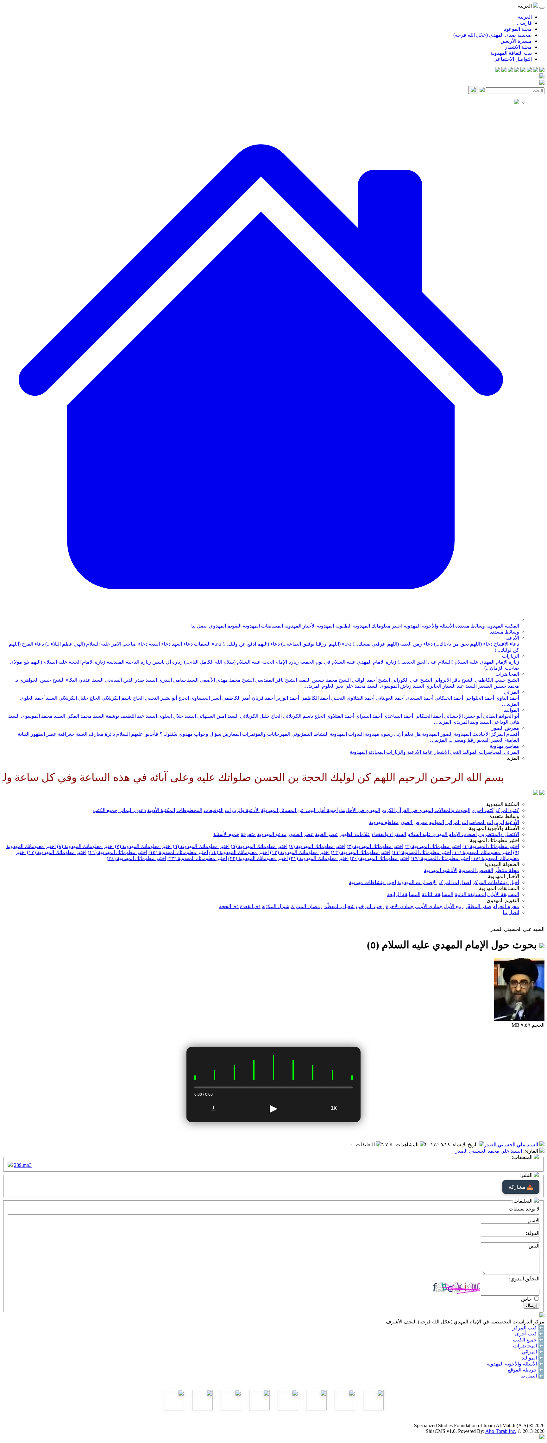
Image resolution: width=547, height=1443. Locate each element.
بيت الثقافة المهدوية (511, 53)
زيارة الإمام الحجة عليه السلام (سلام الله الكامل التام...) (241, 662)
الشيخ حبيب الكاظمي (496, 680)
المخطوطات (189, 810)
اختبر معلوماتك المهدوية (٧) (143, 846)
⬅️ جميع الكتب (528, 1339)
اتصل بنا (199, 626)
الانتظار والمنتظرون (498, 834)
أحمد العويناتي (389, 698)
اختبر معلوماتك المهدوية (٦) (201, 846)
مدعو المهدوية (271, 834)
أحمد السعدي (419, 698)
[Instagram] (522, 70)
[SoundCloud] (510, 70)
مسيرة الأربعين (516, 41)
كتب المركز (507, 810)
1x (333, 1108)
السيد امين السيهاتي (217, 716)
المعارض (231, 734)
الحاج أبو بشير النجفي (166, 698)
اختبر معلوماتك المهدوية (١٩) (440, 858)
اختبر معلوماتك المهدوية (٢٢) (258, 858)
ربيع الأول (454, 906)
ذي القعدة (250, 906)
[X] (529, 70)
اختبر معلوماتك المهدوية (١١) (421, 852)
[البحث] (473, 90)
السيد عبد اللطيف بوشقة (130, 716)
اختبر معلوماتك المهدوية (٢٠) (379, 858)
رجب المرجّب (370, 906)
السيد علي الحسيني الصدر (511, 1144)
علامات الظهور (354, 834)
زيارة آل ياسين (167, 662)
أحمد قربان (262, 698)
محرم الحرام (506, 906)
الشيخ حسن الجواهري (41, 680)
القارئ (531, 1151)
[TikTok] (503, 70)
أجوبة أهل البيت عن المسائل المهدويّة (299, 810)
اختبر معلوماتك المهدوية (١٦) (117, 852)
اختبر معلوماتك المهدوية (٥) (259, 846)
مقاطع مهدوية (504, 746)
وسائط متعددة (469, 626)
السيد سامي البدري (177, 680)
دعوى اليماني (132, 810)
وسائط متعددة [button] (504, 816)
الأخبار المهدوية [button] (503, 876)
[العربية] (535, 793)
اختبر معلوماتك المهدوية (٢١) (319, 858)
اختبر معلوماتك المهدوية (377, 626)
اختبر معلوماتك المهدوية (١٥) (178, 852)
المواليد (511, 710)
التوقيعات (213, 810)
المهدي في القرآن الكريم (407, 810)
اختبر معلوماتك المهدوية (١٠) (482, 852)
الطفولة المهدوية (334, 626)
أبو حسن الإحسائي (462, 716)
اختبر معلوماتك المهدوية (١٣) (300, 852)
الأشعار (441, 752)
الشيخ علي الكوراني (411, 680)
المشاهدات (407, 1144)
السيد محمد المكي (84, 716)
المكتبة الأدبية (161, 810)
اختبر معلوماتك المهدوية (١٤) (239, 852)
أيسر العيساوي (205, 698)
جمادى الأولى (429, 906)
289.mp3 (23, 1165)
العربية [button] (525, 6)
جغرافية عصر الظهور (52, 734)
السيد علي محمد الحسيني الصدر (488, 1151)
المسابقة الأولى (503, 894)
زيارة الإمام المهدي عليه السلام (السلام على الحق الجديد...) (457, 662)
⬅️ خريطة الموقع (526, 1369)
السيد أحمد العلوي (38, 698)
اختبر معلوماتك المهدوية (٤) (317, 846)
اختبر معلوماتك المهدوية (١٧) (56, 852)
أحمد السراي (368, 716)
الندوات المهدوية (346, 734)
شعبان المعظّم (339, 906)
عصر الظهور (301, 834)
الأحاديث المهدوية (471, 734)
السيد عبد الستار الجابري (450, 686)
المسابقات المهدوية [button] (499, 888)
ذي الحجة (229, 906)
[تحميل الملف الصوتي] (213, 1108)
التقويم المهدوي (225, 626)
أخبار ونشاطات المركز (495, 882)
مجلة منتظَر (506, 870)
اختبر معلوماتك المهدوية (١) (490, 846)
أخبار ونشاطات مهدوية (372, 882)
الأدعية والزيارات (403, 752)
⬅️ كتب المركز (528, 1327)
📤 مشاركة (521, 1187)
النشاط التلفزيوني (309, 734)
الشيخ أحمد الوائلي (370, 680)
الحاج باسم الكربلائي (122, 698)
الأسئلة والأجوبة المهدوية (428, 626)
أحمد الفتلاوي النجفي (352, 698)
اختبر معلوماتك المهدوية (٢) (433, 846)
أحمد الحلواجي (478, 698)
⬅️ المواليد (533, 1357)
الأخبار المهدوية (299, 626)
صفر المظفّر (478, 906)
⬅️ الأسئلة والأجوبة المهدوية (515, 1363)
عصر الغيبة (326, 834)
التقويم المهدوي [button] (503, 900)
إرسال (531, 1305)
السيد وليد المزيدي (471, 722)
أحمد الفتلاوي (339, 716)
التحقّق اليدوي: (524, 1278)
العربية (525, 17)
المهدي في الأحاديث (359, 810)
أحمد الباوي (506, 698)
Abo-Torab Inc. (500, 1431)
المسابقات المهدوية (262, 626)
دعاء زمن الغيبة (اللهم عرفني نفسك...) (392, 644)
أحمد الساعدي (397, 716)
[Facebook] (541, 70)
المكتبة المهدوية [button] (502, 804)
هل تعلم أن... (407, 734)
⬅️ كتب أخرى (529, 1333)
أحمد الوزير (287, 698)
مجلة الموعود (518, 29)
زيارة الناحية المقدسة (128, 662)
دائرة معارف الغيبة (95, 734)
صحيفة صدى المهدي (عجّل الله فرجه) (492, 35)
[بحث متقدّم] (482, 90)
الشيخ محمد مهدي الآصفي (226, 680)
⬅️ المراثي (533, 1351)
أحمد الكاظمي (314, 698)
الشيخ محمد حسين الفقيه (324, 680)
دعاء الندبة (159, 644)
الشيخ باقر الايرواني (453, 680)
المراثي (511, 692)
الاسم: (532, 1220)
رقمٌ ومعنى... (461, 740)
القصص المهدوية (476, 870)
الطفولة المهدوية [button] (501, 864)
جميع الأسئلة (226, 834)
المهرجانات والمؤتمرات (265, 734)
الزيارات (510, 656)
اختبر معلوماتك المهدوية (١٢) (360, 852)
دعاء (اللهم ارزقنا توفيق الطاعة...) (315, 644)
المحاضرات (507, 674)
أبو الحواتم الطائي (500, 716)
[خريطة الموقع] (497, 70)
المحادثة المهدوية (367, 752)
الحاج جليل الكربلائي (78, 698)
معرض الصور (505, 728)
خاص (526, 1299)
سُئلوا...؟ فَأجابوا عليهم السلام (146, 734)
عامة (427, 752)
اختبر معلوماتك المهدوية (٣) (375, 846)
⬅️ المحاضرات (528, 1345)
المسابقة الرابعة (403, 894)
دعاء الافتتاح (506, 644)
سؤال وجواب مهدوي (199, 734)
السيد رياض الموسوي (401, 686)
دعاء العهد (182, 644)
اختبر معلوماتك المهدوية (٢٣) (197, 858)
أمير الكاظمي (235, 698)
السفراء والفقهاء (389, 834)
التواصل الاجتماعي (513, 59)
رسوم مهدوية (378, 734)
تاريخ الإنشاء (465, 1144)
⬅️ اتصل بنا (532, 1375)
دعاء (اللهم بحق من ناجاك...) (463, 644)
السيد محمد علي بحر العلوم (350, 686)
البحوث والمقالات (452, 810)
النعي (455, 752)
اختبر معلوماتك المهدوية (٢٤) (136, 858)
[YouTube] (516, 70)
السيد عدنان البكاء (84, 680)
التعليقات (365, 1144)
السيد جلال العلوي (176, 716)
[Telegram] (535, 70)
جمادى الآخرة (400, 906)
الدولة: (532, 1233)
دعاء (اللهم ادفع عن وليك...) (250, 644)
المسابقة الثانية (470, 894)
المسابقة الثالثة (437, 894)
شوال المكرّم (275, 906)
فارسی (524, 23)
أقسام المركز (504, 734)
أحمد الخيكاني (448, 698)
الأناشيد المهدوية (440, 870)
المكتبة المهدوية (502, 626)
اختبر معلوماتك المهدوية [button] (494, 840)
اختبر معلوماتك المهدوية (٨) (85, 846)
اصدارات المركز (454, 882)
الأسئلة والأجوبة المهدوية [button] (494, 828)
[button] (261, 619)
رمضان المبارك (307, 906)
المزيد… (312, 686)
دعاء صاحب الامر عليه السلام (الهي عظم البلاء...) (96, 644)
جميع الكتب (105, 810)
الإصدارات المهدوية (417, 882)
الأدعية (512, 638)
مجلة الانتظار (518, 47)
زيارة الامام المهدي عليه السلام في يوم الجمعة (347, 662)
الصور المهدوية (437, 734)
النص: (533, 1245)
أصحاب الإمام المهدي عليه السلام (442, 834)
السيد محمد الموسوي (42, 716)
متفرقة (248, 834)
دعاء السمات (207, 644)
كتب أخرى (483, 810)
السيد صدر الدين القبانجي (130, 680)
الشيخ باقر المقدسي (275, 680)
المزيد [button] (513, 758)
